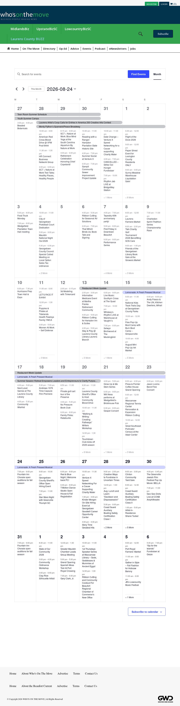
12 (62, 282)
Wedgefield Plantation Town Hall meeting (25, 228)
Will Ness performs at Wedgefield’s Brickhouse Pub (111, 399)
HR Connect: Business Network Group (46, 159)
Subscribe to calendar (145, 611)
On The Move (31, 48)
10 (19, 282)
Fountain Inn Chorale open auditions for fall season (25, 478)
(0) (174, 4)
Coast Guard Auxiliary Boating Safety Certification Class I (111, 513)
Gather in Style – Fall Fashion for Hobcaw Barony (132, 567)
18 (41, 367)
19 (62, 367)
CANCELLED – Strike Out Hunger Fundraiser (111, 166)
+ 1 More (108, 197)
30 (84, 108)
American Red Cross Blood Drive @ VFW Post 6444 (46, 141)
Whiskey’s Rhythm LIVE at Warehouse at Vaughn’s (111, 316)
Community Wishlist (22, 406)
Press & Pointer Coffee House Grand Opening (132, 386)
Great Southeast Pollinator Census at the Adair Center (133, 430)
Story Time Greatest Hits (88, 526)
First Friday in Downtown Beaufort (110, 231)
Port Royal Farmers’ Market (133, 550)
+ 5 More (86, 357)
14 (106, 282)
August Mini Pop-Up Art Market (131, 347)
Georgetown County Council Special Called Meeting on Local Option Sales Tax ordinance (46, 257)
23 (149, 367)
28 (41, 108)
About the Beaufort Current (36, 686)
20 (84, 367)
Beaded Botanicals (22, 127)
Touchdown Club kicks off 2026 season (88, 441)
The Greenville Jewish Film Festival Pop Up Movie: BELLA (154, 478)
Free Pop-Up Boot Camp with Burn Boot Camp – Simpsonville (132, 328)
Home (12, 673)
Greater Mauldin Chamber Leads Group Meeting (68, 551)
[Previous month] (16, 89)
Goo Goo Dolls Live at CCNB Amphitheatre (154, 496)
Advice (74, 48)
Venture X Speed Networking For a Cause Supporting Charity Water (89, 485)
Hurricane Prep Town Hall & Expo (24, 294)
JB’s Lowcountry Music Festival (133, 583)
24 (19, 461)
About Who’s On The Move (36, 673)
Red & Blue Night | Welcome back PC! (68, 477)
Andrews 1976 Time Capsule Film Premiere (46, 390)
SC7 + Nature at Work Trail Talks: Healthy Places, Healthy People (46, 174)
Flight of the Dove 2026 (130, 138)
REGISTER (152, 4)
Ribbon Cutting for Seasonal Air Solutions (89, 218)
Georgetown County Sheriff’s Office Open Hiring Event (46, 482)
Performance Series (110, 244)
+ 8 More (129, 197)
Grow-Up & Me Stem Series (111, 385)
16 (149, 282)
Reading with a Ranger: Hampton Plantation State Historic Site (89, 142)
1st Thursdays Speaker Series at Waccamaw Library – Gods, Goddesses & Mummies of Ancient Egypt (89, 557)
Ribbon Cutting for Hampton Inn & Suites (89, 320)
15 (127, 282)
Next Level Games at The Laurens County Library (25, 392)
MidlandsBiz (20, 29)
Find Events (138, 74)
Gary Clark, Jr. (67, 578)
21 (106, 367)
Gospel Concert (111, 410)
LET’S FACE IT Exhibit (46, 296)
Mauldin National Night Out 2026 (46, 238)
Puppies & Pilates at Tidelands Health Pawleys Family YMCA (46, 314)
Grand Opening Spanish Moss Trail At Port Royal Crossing (67, 566)
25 (41, 461)
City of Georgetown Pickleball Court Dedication (46, 223)
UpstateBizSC (46, 29)
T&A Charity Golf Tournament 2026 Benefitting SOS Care (133, 235)
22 (127, 367)
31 (106, 108)
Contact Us (91, 673)
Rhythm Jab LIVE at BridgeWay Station (109, 185)
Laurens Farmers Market (132, 220)
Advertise (62, 673)
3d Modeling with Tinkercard (67, 293)
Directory (49, 48)
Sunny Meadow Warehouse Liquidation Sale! (132, 177)
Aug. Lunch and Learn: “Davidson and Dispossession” (111, 495)
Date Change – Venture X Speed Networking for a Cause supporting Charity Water (111, 145)
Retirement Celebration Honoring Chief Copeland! (67, 160)
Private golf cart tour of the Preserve (67, 394)
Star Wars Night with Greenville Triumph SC (46, 500)
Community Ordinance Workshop (44, 565)
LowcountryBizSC (78, 29)
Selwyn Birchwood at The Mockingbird (110, 332)
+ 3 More (129, 273)
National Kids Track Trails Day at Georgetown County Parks (132, 307)
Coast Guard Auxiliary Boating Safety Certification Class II (132, 496)
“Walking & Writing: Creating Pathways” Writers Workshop (87, 421)
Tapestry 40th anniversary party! (110, 218)
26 (62, 461)
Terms (76, 673)
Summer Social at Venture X (89, 157)
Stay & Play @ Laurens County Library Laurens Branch (89, 335)
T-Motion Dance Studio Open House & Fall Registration (68, 492)
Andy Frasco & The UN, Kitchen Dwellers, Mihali (154, 302)
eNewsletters (118, 48)
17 (19, 367)
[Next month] (23, 89)
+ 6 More (86, 452)
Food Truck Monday (22, 217)
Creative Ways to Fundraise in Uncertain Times (111, 477)
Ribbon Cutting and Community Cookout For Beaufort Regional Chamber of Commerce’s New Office (89, 587)
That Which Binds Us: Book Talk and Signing (89, 233)
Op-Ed (63, 48)
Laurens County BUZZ (27, 39)
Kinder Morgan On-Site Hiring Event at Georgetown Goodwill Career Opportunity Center (90, 508)
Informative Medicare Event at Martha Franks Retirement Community (89, 302)
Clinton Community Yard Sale (130, 477)
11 (41, 282)
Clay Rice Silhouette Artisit (46, 577)
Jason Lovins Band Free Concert (153, 386)
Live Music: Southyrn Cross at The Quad (111, 298)
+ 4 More (108, 273)
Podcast (100, 48)
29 (62, 108)
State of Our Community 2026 (44, 551)
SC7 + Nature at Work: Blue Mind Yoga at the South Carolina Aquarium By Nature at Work (68, 141)
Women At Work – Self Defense (46, 329)
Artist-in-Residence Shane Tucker (132, 513)
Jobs (133, 48)
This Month (36, 88)
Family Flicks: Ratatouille (66, 417)
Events (87, 48)
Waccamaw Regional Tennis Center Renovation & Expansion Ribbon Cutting (133, 408)
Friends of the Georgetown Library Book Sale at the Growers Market (132, 254)
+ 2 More (43, 273)
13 (84, 282)
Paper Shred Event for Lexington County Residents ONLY (131, 157)
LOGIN (164, 4)
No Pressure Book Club (66, 406)
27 (19, 108)
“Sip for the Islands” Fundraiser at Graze (153, 550)
